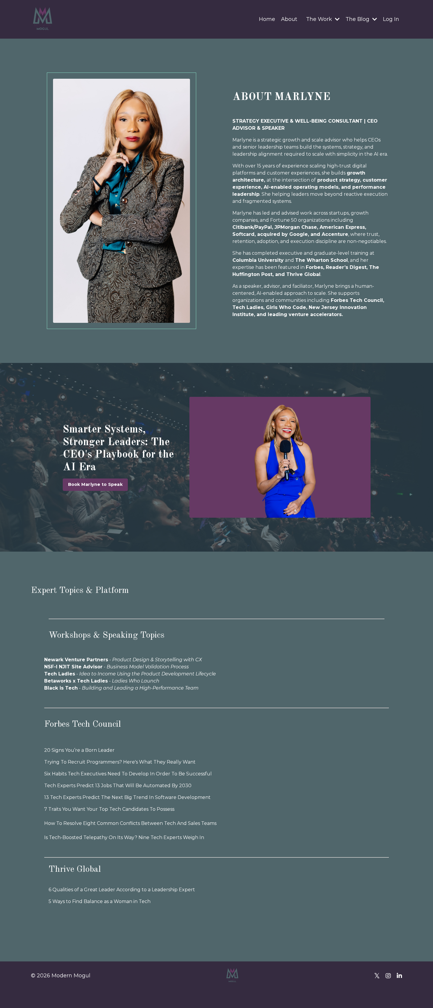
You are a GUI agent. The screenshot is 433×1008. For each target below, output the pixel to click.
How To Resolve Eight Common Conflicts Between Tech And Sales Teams (130, 823)
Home (267, 19)
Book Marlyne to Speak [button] (95, 484)
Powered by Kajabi (383, 993)
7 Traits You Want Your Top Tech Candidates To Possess (109, 809)
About (289, 19)
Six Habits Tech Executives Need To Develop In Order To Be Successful (128, 774)
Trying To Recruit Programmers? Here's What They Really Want (120, 762)
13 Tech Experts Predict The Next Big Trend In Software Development (127, 797)
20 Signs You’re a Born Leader (79, 750)
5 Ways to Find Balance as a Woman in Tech (100, 901)
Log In (391, 19)
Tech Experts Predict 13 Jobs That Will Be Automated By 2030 (117, 785)
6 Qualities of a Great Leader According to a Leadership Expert (122, 889)
